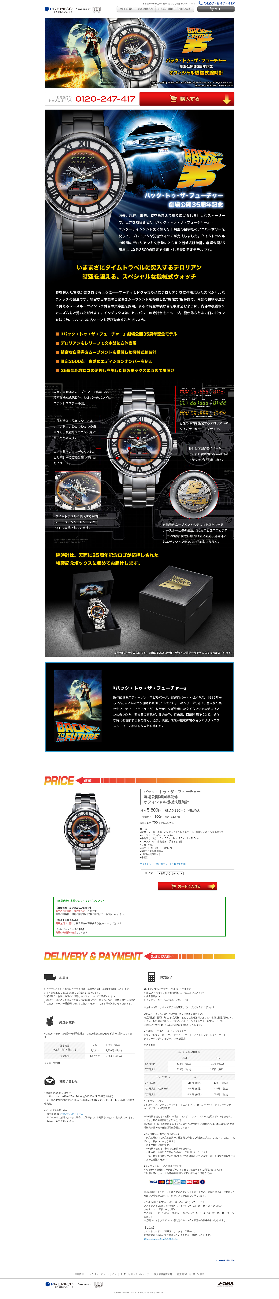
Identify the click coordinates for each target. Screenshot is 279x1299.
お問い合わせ (184, 9)
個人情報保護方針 (163, 1274)
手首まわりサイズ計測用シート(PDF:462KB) (163, 864)
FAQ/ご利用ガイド (146, 9)
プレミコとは (126, 9)
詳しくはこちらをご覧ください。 (161, 1238)
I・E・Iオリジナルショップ (135, 1274)
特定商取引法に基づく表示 (190, 1274)
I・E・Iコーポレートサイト (102, 1274)
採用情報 (79, 1274)
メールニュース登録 (165, 9)
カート (216, 9)
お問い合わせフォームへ (72, 1114)
